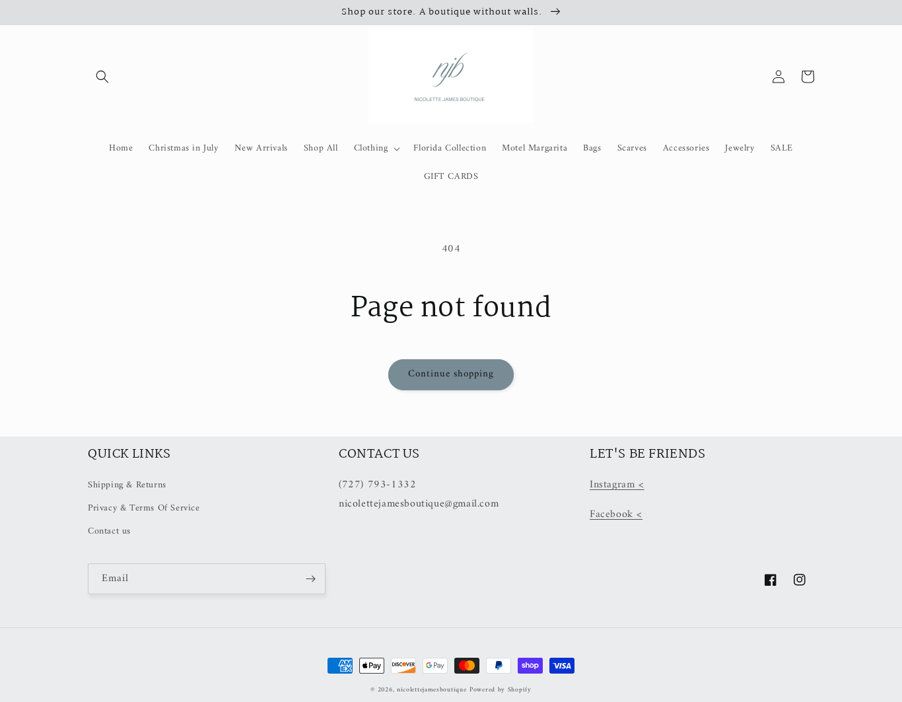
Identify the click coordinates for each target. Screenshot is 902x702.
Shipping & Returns (127, 485)
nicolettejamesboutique (431, 689)
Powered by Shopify (500, 689)
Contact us (109, 531)
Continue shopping (451, 374)
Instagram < (617, 484)
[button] (102, 76)
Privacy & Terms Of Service (144, 508)
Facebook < (616, 514)
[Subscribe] (310, 578)
